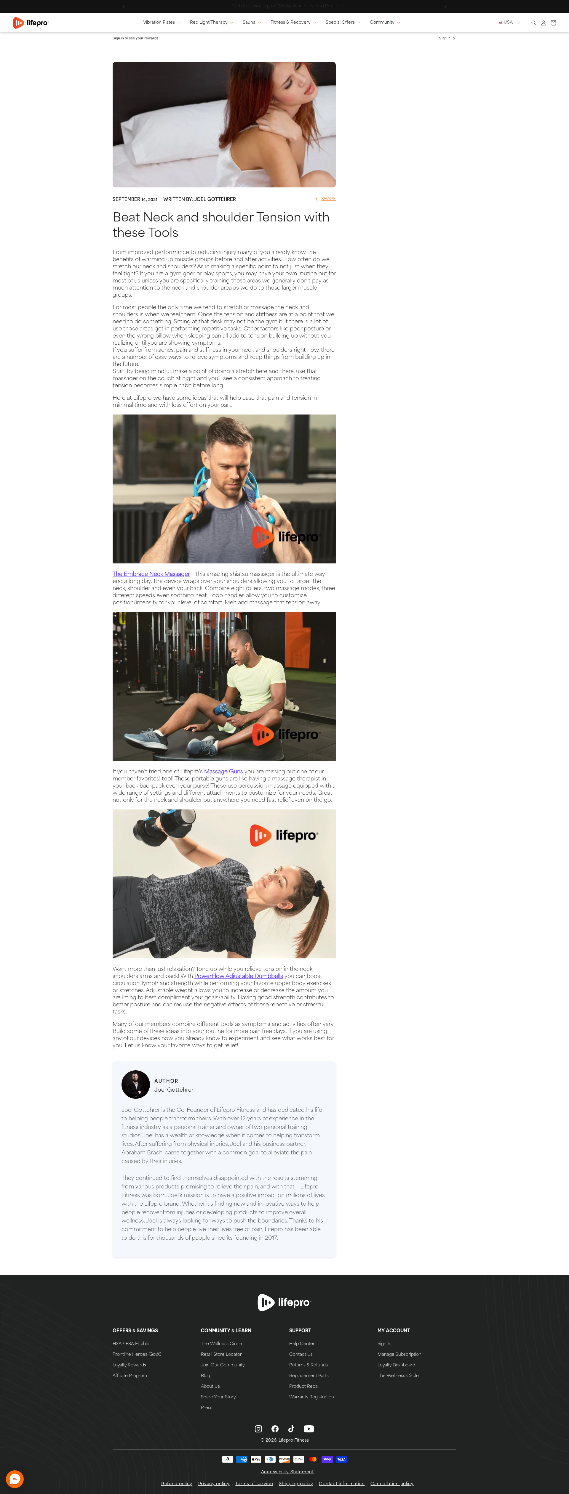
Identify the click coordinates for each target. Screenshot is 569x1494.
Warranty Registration (311, 1397)
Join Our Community (222, 1365)
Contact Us (301, 1355)
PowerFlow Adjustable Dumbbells (238, 976)
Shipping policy (296, 1484)
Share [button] (328, 199)
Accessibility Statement (287, 1472)
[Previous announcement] (123, 6)
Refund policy (176, 1484)
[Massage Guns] (224, 759)
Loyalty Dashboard (396, 1365)
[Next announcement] (445, 6)
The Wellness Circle (221, 1344)
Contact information (342, 1484)
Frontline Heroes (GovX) (137, 1355)
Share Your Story (218, 1397)
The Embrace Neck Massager (151, 574)
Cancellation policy (391, 1484)
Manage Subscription (399, 1355)
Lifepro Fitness (294, 1440)
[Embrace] (224, 562)
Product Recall (304, 1387)
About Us (210, 1387)
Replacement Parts (309, 1376)
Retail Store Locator (221, 1355)
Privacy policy (214, 1484)
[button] (163, 23)
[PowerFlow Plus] (224, 957)
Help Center (302, 1344)
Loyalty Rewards (129, 1365)
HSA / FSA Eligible (131, 1344)
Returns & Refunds (308, 1365)
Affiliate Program (130, 1376)
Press (206, 1408)
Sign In (384, 1344)
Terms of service (254, 1484)
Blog (205, 1376)
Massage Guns (223, 772)
